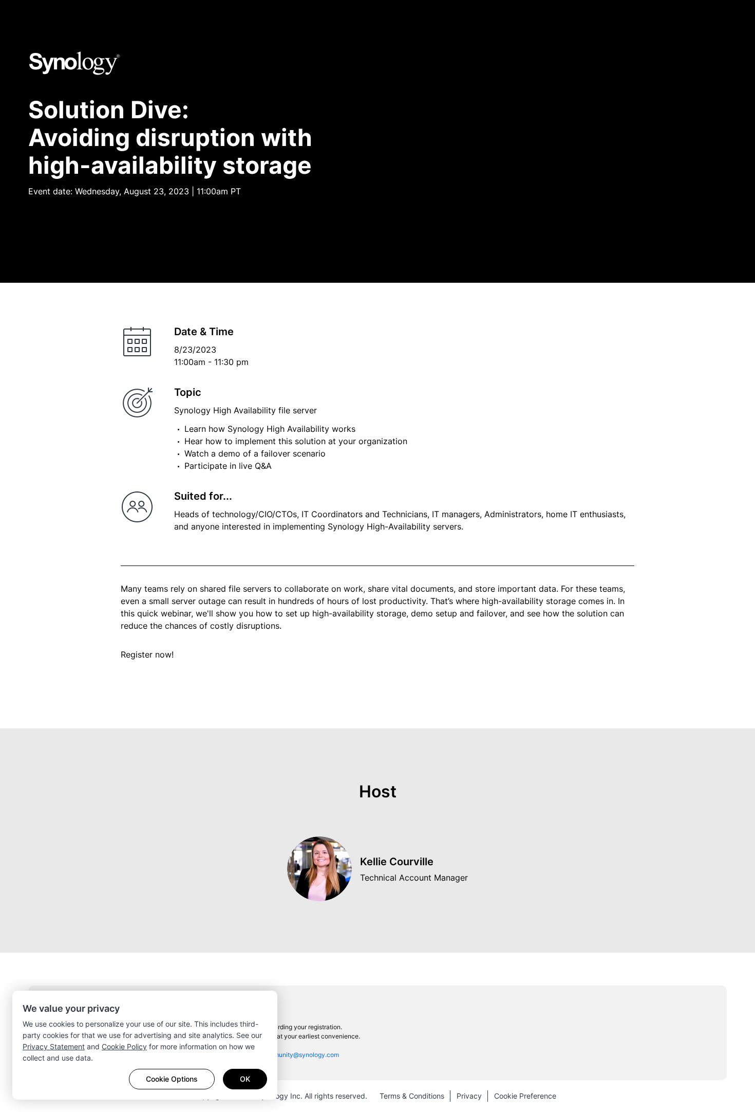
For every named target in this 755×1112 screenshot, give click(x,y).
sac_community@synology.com (294, 1055)
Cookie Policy (124, 1046)
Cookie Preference (525, 1095)
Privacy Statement (54, 1046)
